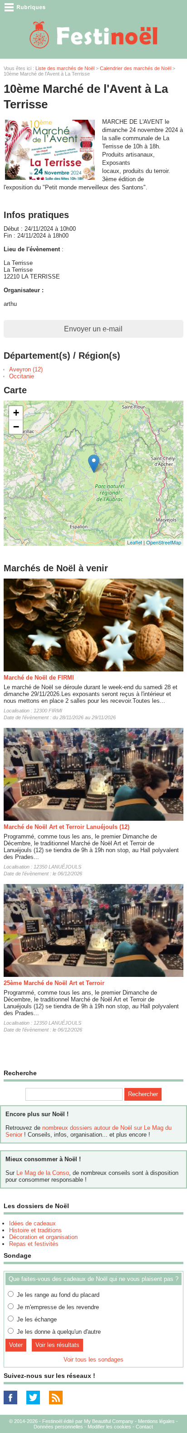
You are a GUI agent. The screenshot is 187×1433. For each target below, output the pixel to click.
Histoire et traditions (35, 1230)
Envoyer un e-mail (93, 329)
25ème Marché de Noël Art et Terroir (54, 983)
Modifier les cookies (109, 1426)
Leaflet (134, 542)
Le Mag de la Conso (42, 1172)
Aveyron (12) (26, 369)
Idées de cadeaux (32, 1223)
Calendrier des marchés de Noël (135, 68)
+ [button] (16, 412)
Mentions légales (156, 1421)
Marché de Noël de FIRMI (39, 677)
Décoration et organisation (43, 1237)
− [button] (16, 426)
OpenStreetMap (163, 542)
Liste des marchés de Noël (64, 68)
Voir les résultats (57, 1345)
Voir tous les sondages (93, 1359)
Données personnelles (58, 1426)
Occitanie (21, 376)
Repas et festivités (34, 1243)
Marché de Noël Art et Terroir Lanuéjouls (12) (66, 826)
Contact (144, 1426)
